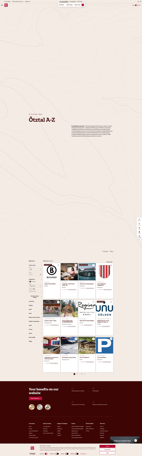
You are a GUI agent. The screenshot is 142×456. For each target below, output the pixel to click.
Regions (59, 426)
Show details (83, 453)
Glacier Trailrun (75, 433)
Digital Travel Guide (90, 428)
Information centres (104, 431)
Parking (58, 433)
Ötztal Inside (89, 423)
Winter (30, 426)
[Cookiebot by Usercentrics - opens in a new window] (32, 454)
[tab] (64, 2)
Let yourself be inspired (33, 437)
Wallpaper (102, 437)
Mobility (59, 431)
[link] (79, 2)
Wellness (30, 433)
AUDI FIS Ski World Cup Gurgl (77, 428)
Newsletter (102, 428)
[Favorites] (138, 1)
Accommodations (46, 426)
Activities (32, 423)
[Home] (29, 114)
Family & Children (32, 435)
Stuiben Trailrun (75, 431)
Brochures (102, 435)
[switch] (57, 454)
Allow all (107, 446)
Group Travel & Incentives (48, 433)
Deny (107, 452)
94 (81, 374)
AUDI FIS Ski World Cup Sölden (78, 426)
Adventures (45, 431)
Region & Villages (62, 423)
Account (87, 431)
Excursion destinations (33, 431)
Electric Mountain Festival (77, 437)
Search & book (47, 423)
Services (102, 423)
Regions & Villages (34, 114)
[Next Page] (84, 374)
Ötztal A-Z (40, 114)
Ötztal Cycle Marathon (76, 435)
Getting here (27, 1)
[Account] (140, 1)
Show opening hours (72, 289)
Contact (101, 426)
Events (73, 423)
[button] (35, 265)
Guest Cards (88, 426)
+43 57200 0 (8, 1)
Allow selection (107, 449)
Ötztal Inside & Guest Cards (17, 1)
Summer (30, 428)
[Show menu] (2, 5)
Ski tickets (45, 428)
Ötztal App (102, 433)
